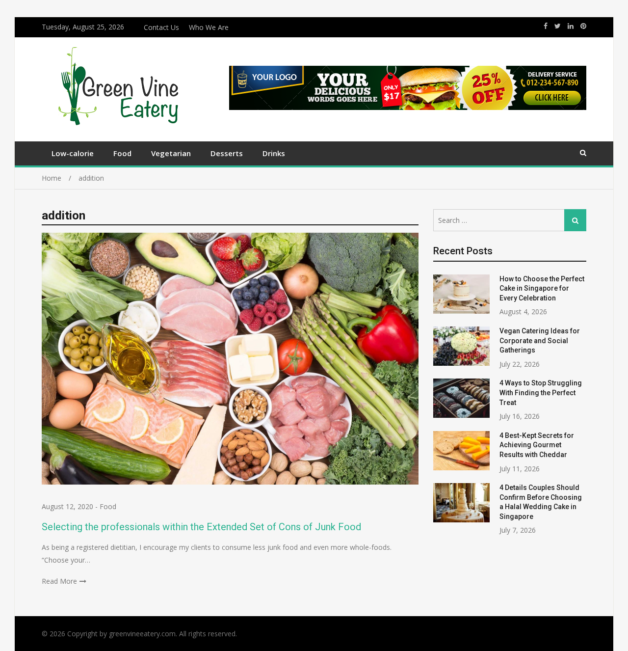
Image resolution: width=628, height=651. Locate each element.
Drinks (273, 153)
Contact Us (161, 27)
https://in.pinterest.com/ (583, 26)
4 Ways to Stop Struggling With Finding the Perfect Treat (540, 392)
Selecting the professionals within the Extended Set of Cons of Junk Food (201, 527)
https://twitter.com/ (557, 26)
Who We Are (209, 27)
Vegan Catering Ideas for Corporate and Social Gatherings (539, 340)
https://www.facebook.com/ (546, 26)
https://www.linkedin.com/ (571, 26)
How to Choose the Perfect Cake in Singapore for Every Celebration (541, 288)
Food (122, 153)
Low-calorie (73, 153)
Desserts (226, 153)
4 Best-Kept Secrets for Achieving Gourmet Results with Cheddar (536, 445)
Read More (59, 581)
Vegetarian (171, 153)
